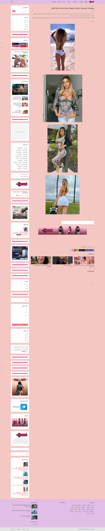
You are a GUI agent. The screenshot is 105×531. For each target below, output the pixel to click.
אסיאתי (25, 152)
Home (86, 2)
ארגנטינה (18, 152)
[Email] (73, 250)
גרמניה (25, 156)
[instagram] (16, 46)
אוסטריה (88, 505)
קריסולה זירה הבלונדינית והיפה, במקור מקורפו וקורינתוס (16, 111)
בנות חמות (88, 6)
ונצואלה (20, 160)
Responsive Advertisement (20, 132)
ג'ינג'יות (20, 24)
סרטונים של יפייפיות (24, 176)
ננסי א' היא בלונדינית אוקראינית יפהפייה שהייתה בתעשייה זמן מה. (20, 468)
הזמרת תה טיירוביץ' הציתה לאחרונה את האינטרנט (20, 477)
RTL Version (13, 529)
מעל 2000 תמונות (24, 174)
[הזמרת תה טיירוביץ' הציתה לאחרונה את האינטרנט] (34, 512)
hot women (26, 236)
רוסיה (25, 166)
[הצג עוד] (70, 250)
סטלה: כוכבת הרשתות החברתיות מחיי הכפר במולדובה (42, 266)
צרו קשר (26, 288)
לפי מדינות (75, 2)
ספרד (93, 513)
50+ (25, 148)
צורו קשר (59, 2)
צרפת (69, 2)
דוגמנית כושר (24, 158)
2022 (26, 338)
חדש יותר (92, 283)
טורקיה (25, 162)
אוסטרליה (83, 505)
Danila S (26, 300)
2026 (26, 334)
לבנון (15, 162)
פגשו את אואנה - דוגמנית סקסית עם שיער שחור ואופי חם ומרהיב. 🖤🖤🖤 (20, 233)
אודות (64, 2)
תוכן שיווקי (54, 2)
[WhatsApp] (78, 250)
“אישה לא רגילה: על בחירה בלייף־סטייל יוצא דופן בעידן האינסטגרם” (16, 98)
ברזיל (25, 154)
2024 (26, 336)
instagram (91, 21)
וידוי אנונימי (91, 511)
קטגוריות (81, 2)
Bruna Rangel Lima (84, 247)
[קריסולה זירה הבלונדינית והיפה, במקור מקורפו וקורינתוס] (25, 112)
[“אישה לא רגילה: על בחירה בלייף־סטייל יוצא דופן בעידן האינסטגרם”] (25, 98)
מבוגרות (20, 27)
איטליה (24, 150)
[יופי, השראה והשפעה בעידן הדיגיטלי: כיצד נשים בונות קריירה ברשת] (25, 105)
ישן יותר (33, 283)
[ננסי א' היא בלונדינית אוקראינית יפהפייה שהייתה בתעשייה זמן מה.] (34, 506)
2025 (26, 335)
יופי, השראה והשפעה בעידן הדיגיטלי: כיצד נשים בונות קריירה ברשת (84, 266)
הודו (17, 158)
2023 (26, 337)
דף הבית (92, 6)
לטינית (76, 511)
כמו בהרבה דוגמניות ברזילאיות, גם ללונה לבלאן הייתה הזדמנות (20, 493)
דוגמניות (18, 156)
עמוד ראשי (26, 284)
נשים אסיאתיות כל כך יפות (20, 485)
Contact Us (19, 529)
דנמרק (79, 509)
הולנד (25, 160)
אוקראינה (19, 148)
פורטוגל (88, 513)
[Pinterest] (75, 250)
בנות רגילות (20, 22)
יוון (20, 162)
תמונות (19, 168)
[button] (12, 2)
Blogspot (84, 529)
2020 (26, 341)
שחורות (25, 168)
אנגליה (18, 150)
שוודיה (20, 166)
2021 (26, 340)
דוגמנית (83, 509)
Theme (93, 529)
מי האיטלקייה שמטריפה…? (67, 265)
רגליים (18, 164)
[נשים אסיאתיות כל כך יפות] (34, 517)
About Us (23, 529)
